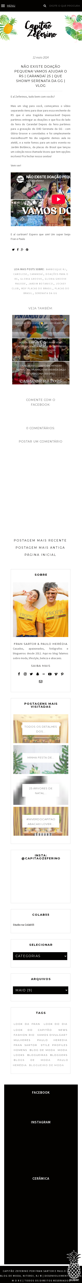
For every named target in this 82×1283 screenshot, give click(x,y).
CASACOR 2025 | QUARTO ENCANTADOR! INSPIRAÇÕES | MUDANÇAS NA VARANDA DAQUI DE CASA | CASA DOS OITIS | (41, 369)
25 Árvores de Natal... (41, 791)
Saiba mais (40, 665)
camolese (20, 274)
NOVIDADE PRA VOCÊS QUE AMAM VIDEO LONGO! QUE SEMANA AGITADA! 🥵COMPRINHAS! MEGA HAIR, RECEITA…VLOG (40, 346)
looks (19, 1054)
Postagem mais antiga (40, 547)
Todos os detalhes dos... (40, 729)
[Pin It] (27, 249)
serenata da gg (46, 293)
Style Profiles (54, 1045)
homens (20, 1049)
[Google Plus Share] (22, 249)
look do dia (56, 1023)
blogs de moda (32, 1059)
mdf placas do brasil (36, 288)
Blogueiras (37, 1054)
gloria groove (31, 279)
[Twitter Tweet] (13, 249)
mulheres (22, 1040)
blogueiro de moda (46, 1065)
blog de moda (42, 1049)
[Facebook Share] (18, 249)
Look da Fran (27, 1023)
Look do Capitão (33, 1029)
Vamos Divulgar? (52, 1034)
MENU (11, 5)
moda (62, 1049)
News (63, 1029)
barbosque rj (56, 269)
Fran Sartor (25, 1045)
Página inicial (40, 555)
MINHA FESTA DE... (40, 757)
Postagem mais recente (40, 540)
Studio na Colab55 (23, 924)
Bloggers (58, 1054)
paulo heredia (52, 1040)
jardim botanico (40, 283)
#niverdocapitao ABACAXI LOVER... (40, 822)
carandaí (36, 274)
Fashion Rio (24, 1034)
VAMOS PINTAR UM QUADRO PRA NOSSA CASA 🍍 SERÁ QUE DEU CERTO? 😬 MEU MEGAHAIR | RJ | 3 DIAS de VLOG (41, 323)
